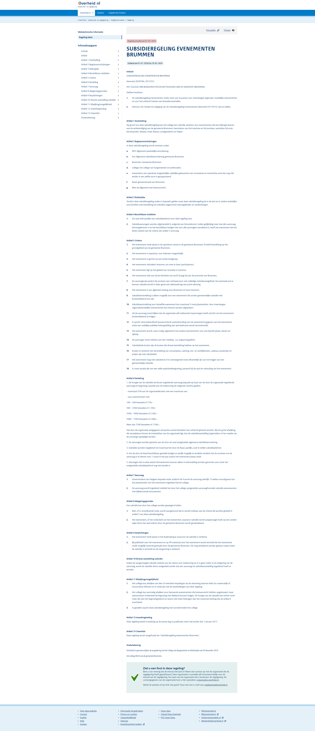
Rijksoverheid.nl (208, 714)
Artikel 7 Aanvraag (89, 86)
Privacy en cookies (128, 714)
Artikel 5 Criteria (88, 77)
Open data (166, 711)
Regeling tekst (85, 37)
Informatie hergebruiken (131, 711)
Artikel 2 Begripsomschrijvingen (95, 64)
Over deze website (88, 711)
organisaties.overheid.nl (208, 680)
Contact (83, 714)
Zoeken (100, 12)
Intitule (84, 51)
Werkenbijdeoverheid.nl (212, 721)
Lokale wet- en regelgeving (98, 20)
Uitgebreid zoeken (118, 20)
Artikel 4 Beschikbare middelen (95, 73)
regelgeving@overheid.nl (215, 685)
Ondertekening (88, 117)
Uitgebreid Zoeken (117, 12)
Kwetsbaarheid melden (131, 724)
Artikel (84, 55)
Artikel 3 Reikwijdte (90, 69)
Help (82, 721)
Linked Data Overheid (171, 714)
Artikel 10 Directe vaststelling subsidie (98, 100)
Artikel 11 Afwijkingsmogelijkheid (96, 104)
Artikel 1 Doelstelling (90, 60)
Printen (227, 30)
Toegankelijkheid (128, 717)
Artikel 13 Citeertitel (90, 113)
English (83, 717)
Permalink (211, 30)
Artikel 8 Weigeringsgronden (94, 91)
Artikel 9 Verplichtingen (91, 95)
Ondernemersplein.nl (211, 717)
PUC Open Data (168, 717)
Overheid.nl (85, 13)
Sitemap (124, 721)
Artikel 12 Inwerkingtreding (93, 108)
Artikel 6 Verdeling (89, 82)
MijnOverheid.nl (208, 711)
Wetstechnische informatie (90, 32)
